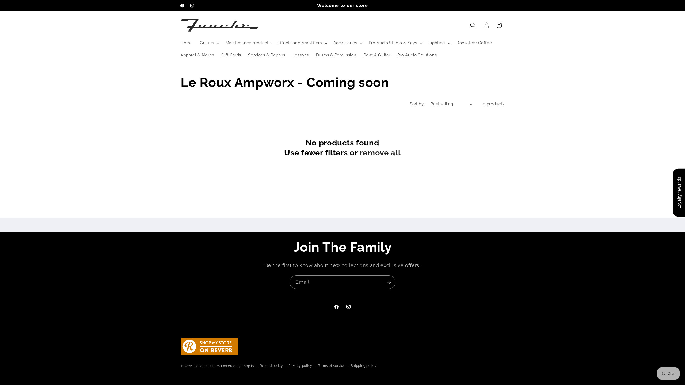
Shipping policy (364, 366)
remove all (380, 152)
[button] (209, 43)
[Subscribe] (388, 282)
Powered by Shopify (237, 366)
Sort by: (417, 104)
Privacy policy (300, 366)
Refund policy (271, 366)
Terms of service (331, 366)
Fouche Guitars (207, 366)
